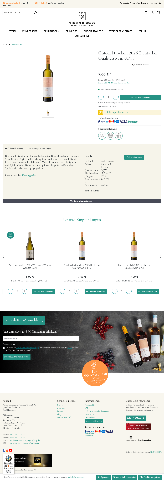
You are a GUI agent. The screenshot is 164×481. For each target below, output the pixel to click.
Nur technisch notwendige (124, 477)
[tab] (14, 149)
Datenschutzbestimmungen (27, 348)
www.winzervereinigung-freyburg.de (24, 443)
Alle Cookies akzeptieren (150, 477)
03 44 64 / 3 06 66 (17, 438)
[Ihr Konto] (152, 12)
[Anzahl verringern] (101, 97)
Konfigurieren (103, 477)
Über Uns (61, 405)
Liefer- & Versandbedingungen (97, 411)
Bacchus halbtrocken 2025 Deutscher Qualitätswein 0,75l (82, 266)
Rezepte (144, 3)
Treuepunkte (155, 3)
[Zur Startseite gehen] (82, 19)
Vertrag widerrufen (94, 421)
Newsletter (135, 3)
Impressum (89, 414)
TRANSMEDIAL (156, 452)
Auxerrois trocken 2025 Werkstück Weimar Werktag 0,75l (30, 266)
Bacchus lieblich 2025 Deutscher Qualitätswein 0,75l (134, 266)
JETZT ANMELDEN (135, 418)
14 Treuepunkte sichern (117, 112)
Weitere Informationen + (82, 201)
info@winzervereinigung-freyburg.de (25, 441)
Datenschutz (90, 418)
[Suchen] (35, 12)
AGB (70, 348)
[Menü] (12, 455)
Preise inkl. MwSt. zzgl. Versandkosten (114, 83)
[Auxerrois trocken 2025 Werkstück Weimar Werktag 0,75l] (30, 246)
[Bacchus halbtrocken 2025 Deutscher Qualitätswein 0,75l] (82, 246)
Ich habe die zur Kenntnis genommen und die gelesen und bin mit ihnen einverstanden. (42, 349)
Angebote (124, 3)
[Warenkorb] (158, 12)
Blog (59, 414)
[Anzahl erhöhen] (116, 97)
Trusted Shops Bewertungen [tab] (39, 149)
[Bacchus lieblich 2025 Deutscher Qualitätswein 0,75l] (134, 246)
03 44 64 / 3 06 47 (17, 435)
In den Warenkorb (140, 97)
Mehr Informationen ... (76, 477)
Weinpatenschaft (64, 418)
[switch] (8, 471)
